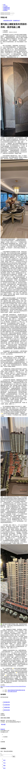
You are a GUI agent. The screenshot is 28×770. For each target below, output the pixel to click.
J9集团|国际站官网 (7, 20)
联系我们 (5, 10)
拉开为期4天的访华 (12, 691)
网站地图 (3, 724)
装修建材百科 (6, 8)
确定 (14, 756)
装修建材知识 (6, 7)
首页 (4, 4)
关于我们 (5, 6)
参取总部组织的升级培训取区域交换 (16, 690)
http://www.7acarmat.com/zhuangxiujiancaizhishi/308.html (13, 686)
